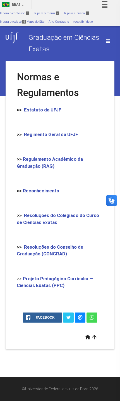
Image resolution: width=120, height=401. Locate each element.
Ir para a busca (76, 13)
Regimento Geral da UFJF (51, 134)
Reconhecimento (41, 190)
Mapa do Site (35, 22)
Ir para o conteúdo (14, 13)
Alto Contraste (59, 22)
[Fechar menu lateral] (108, 41)
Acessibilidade (83, 22)
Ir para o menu (46, 13)
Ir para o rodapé (12, 22)
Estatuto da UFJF (42, 110)
